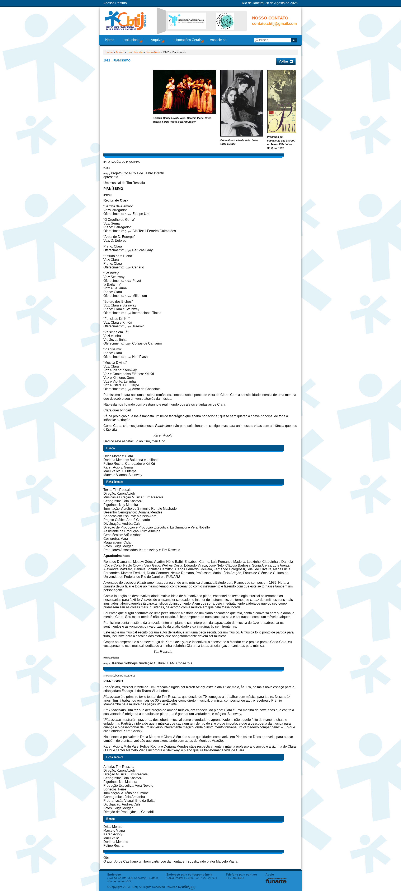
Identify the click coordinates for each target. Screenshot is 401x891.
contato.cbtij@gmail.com (274, 24)
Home (109, 40)
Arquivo (156, 40)
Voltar (286, 61)
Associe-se (218, 40)
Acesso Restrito (115, 3)
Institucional (131, 40)
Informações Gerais (187, 40)
